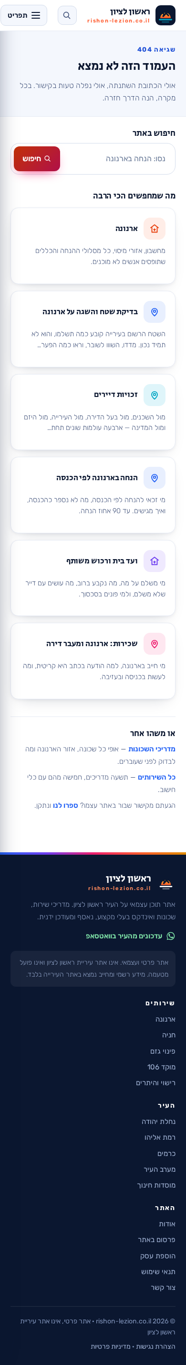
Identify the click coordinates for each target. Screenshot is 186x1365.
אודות (167, 1224)
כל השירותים (157, 777)
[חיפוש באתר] (67, 15)
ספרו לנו (65, 805)
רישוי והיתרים (156, 1083)
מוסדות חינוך (156, 1185)
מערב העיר (160, 1169)
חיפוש (31, 158)
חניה (169, 1035)
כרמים (166, 1153)
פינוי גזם (163, 1051)
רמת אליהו (160, 1137)
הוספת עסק (158, 1256)
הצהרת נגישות (156, 1347)
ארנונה (165, 1019)
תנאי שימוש (158, 1271)
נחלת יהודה (159, 1121)
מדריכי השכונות (152, 749)
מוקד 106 (161, 1067)
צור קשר (163, 1287)
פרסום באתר (157, 1239)
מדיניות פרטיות (111, 1347)
